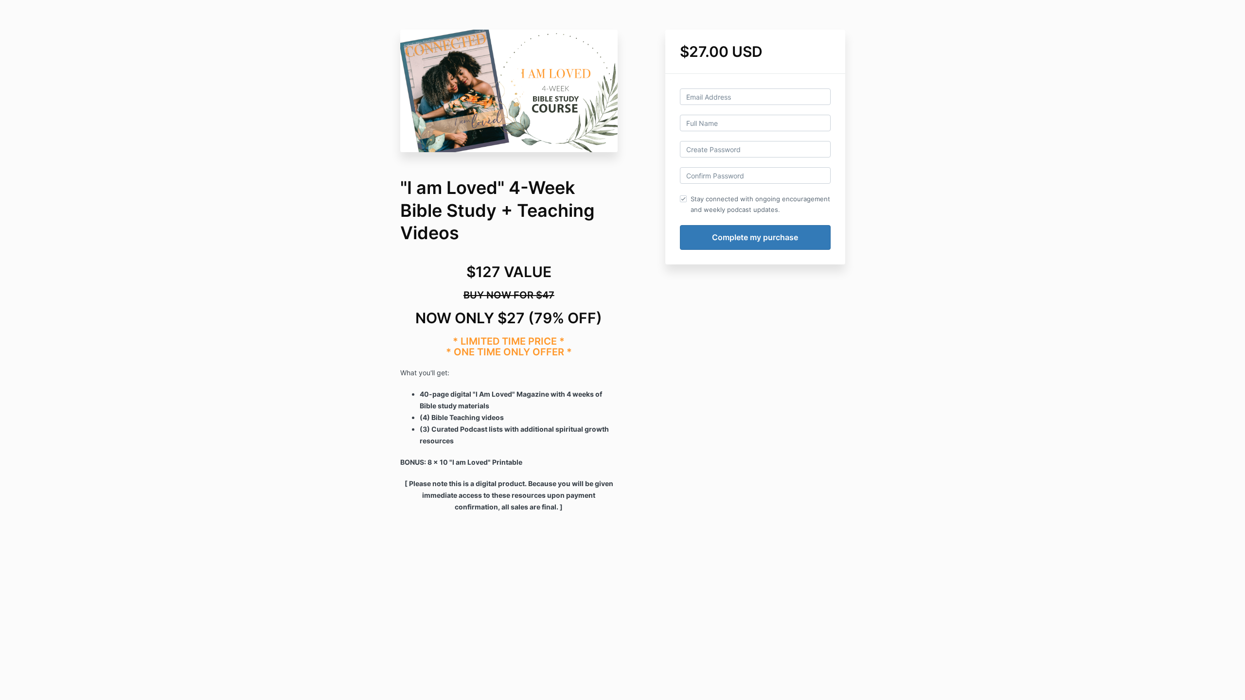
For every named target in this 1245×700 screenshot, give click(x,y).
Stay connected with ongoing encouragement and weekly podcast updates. (760, 204)
